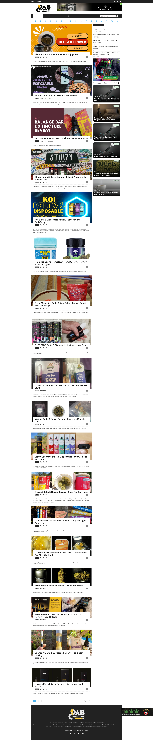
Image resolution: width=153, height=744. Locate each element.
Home (57, 742)
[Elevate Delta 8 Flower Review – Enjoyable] (61, 41)
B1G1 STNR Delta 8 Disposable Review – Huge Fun (60, 345)
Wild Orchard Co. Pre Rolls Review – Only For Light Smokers (60, 521)
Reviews (37, 16)
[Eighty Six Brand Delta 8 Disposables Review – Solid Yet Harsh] (61, 446)
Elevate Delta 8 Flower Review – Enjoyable (56, 54)
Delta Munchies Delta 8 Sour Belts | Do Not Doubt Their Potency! (60, 304)
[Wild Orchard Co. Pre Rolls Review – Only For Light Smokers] (61, 515)
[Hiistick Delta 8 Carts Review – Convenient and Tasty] (61, 677)
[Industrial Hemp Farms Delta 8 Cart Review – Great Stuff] (61, 377)
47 (87, 141)
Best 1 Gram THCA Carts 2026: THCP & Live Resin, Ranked (105, 41)
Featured (69, 742)
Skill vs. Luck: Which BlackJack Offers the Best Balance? (105, 47)
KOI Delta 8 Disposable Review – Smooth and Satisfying (58, 221)
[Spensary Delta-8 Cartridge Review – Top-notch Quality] (61, 643)
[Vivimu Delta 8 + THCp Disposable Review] (61, 82)
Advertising (68, 730)
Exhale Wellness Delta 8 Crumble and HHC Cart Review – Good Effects (59, 615)
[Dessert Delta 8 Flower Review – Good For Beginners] (61, 482)
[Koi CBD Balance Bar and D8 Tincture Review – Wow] (61, 125)
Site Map (63, 742)
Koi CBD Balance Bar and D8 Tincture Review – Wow (61, 138)
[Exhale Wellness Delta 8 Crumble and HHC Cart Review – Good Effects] (61, 607)
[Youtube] (120, 1)
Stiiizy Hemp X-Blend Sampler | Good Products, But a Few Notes (61, 178)
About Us (79, 16)
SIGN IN (33, 1)
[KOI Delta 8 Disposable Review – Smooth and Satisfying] (61, 209)
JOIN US (39, 1)
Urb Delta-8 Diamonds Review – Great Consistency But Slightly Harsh (61, 553)
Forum (54, 16)
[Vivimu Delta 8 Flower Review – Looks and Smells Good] (61, 411)
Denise (41, 98)
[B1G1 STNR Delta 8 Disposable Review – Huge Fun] (61, 332)
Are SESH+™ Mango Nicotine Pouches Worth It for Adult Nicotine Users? (106, 29)
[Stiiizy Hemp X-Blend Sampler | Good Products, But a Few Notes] (61, 166)
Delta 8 (37, 57)
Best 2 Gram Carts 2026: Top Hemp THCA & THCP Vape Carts (106, 35)
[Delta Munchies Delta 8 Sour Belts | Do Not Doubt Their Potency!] (61, 292)
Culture (62, 16)
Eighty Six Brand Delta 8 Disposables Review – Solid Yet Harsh (61, 458)
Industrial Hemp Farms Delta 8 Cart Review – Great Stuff (61, 386)
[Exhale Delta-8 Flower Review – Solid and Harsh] (61, 577)
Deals (71, 16)
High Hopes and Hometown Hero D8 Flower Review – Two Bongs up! (61, 263)
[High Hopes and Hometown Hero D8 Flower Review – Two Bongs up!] (61, 250)
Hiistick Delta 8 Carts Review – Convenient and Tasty (59, 685)
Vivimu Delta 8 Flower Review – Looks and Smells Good (60, 420)
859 (87, 267)
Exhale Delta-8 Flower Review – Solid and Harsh (59, 585)
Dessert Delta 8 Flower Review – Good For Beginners (61, 491)
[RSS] (115, 1)
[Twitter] (118, 1)
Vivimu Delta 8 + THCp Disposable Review (56, 95)
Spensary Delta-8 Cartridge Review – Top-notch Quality (59, 654)
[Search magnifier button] (116, 16)
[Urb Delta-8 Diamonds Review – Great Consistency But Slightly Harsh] (61, 546)
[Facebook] (112, 1)
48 (87, 348)
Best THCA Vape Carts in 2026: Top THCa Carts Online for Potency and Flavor (105, 53)
